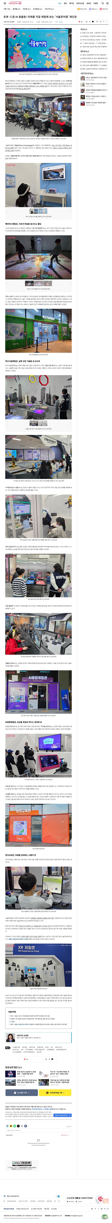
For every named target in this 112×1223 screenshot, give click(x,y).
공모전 (88, 3)
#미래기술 (32, 1047)
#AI (52, 1047)
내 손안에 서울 (15, 2)
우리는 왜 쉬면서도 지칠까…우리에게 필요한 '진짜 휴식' (94, 40)
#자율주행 (40, 1047)
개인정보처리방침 (9, 1209)
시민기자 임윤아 (90, 99)
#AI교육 (39, 1052)
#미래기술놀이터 (40, 1049)
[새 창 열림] (104, 1214)
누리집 (13, 1021)
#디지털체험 (29, 1049)
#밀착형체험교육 (61, 1049)
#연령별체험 (50, 1049)
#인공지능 (16, 1049)
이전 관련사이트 (4, 1201)
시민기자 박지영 (90, 105)
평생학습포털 (35, 1201)
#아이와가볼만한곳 (29, 1052)
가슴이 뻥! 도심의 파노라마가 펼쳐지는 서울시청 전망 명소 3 (94, 47)
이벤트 (95, 3)
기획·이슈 (7, 9)
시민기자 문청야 (90, 92)
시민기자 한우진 (90, 80)
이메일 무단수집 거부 (22, 1209)
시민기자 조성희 (9, 22)
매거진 (71, 3)
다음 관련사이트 (58, 1201)
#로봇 (47, 1047)
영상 (65, 3)
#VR (22, 1049)
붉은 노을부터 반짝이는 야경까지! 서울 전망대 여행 (94, 69)
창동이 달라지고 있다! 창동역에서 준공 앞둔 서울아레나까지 (94, 58)
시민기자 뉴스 (49, 9)
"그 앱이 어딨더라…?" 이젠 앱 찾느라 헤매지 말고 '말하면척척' (94, 43)
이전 (6, 211)
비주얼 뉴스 (27, 9)
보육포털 (9, 1201)
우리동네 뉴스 (37, 9)
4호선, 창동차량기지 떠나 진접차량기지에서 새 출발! (94, 55)
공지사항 (54, 1209)
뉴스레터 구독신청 (36, 1209)
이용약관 (46, 1209)
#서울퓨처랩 (16, 1047)
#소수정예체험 (17, 1052)
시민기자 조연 (89, 86)
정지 (56, 1196)
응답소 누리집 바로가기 (61, 1115)
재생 (58, 1196)
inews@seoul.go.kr (76, 1216)
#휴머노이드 (58, 1047)
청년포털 (44, 1201)
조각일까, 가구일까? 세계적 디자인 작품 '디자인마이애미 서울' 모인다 (94, 36)
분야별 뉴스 (17, 9)
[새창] (21, 1092)
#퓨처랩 (24, 1047)
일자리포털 (18, 1201)
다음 (42, 206)
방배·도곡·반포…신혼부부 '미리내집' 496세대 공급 (94, 33)
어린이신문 (80, 3)
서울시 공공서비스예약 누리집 (17, 939)
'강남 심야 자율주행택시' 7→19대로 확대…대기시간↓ (94, 65)
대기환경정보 (53, 1201)
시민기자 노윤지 (21, 1085)
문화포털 (26, 1201)
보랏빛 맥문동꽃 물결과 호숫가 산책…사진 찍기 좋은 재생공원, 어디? (94, 62)
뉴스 (60, 3)
